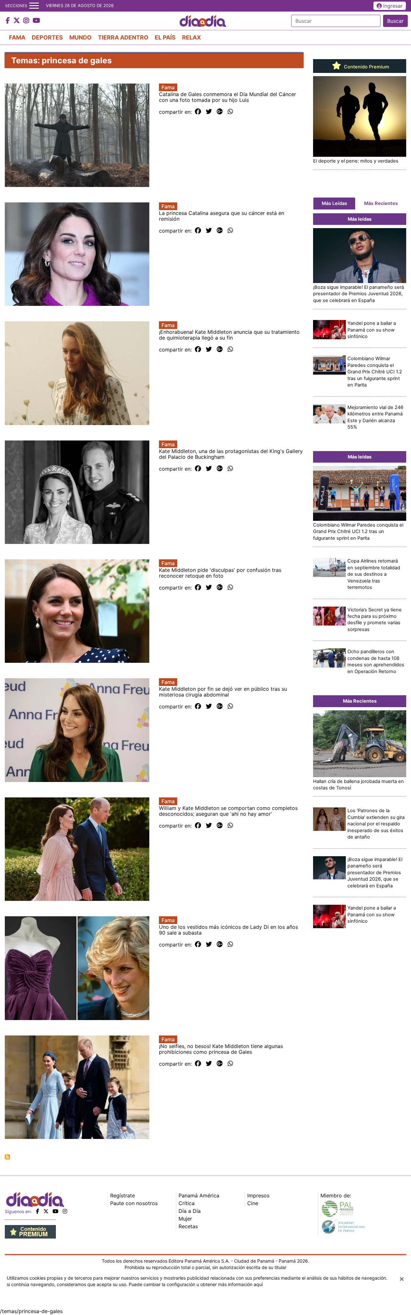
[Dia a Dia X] (17, 21)
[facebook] (37, 1211)
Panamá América (199, 1195)
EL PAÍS (165, 37)
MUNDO (80, 37)
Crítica (187, 1203)
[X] (45, 1211)
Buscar (395, 21)
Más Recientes (381, 203)
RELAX (191, 37)
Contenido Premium (366, 67)
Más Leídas (334, 203)
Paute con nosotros (134, 1203)
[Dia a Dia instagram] (27, 21)
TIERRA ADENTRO (123, 37)
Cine (252, 1203)
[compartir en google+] (219, 112)
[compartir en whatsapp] (230, 112)
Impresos (258, 1195)
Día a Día (190, 1211)
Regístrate (122, 1195)
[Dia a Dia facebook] (9, 21)
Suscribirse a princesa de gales (7, 1157)
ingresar (393, 6)
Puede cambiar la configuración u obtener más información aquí (196, 1284)
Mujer (185, 1218)
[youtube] (55, 1211)
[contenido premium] (30, 1231)
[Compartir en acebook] (198, 112)
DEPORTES (47, 37)
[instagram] (65, 1211)
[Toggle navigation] (34, 6)
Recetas (188, 1226)
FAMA (17, 37)
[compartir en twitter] (209, 112)
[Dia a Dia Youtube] (36, 21)
